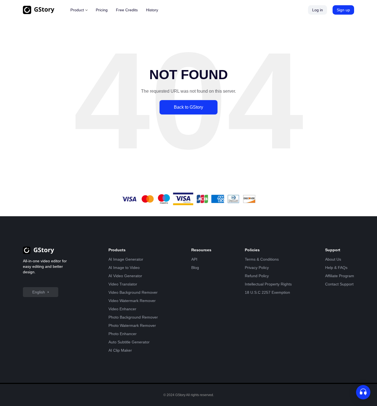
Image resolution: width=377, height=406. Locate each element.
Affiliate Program (339, 276)
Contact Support (339, 284)
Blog (195, 267)
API (194, 259)
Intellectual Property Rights (268, 284)
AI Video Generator (125, 276)
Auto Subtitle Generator (129, 342)
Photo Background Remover (133, 317)
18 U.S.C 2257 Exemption (267, 292)
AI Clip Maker (120, 350)
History (152, 10)
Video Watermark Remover (132, 300)
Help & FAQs (336, 267)
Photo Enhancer (122, 334)
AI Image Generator (125, 259)
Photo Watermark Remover (132, 325)
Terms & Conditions (262, 259)
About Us (333, 259)
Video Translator (122, 284)
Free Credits (127, 10)
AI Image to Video (124, 267)
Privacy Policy (257, 267)
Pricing (102, 10)
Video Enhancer (122, 309)
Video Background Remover (133, 292)
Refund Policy (257, 276)
